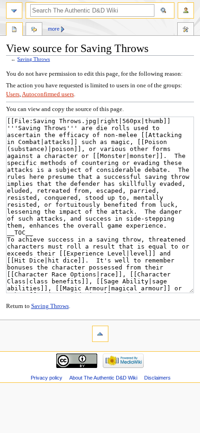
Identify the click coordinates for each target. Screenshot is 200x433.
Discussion (34, 30)
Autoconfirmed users (48, 94)
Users (13, 94)
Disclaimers (157, 378)
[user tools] (186, 10)
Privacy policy (46, 378)
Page (14, 30)
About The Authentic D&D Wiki (103, 378)
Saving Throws (33, 59)
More (54, 29)
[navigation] (14, 10)
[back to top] (100, 334)
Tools (185, 30)
